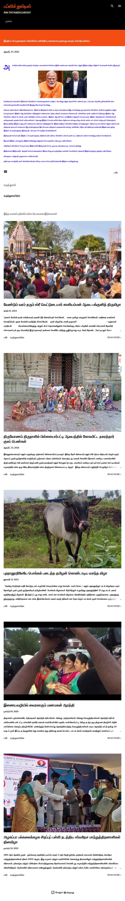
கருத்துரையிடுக (12, 195)
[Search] (112, 5)
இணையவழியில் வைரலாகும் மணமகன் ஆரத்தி (39, 705)
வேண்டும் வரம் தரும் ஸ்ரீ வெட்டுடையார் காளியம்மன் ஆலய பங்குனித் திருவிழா (62, 304)
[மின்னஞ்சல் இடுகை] (5, 172)
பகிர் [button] (116, 172)
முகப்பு (8, 21)
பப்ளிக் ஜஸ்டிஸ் (17, 6)
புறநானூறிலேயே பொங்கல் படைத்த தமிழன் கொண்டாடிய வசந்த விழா (55, 573)
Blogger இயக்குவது (64, 892)
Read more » (114, 337)
